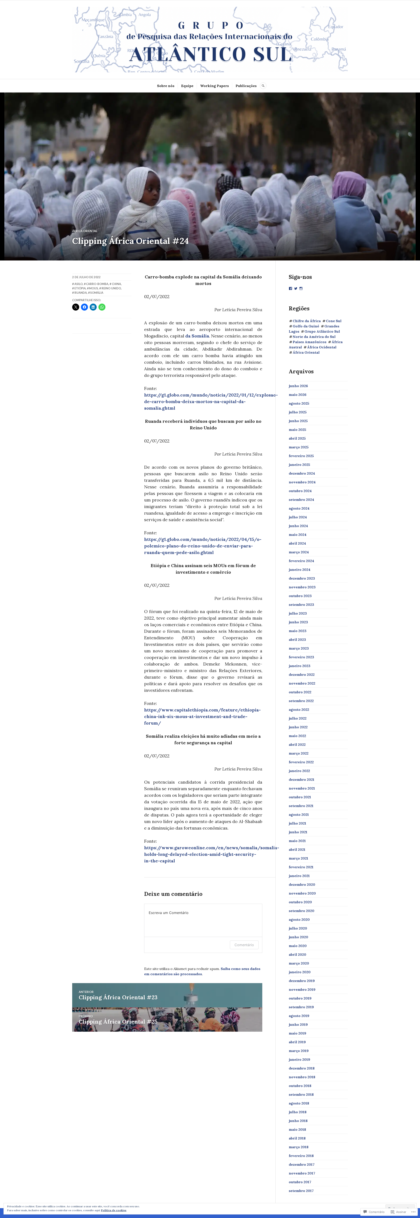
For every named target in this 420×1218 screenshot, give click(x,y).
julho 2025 (298, 412)
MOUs (93, 288)
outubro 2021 (300, 797)
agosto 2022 (299, 709)
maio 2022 (297, 736)
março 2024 (299, 552)
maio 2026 (297, 394)
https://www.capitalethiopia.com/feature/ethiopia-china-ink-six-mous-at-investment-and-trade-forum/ (202, 716)
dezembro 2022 (302, 674)
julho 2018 (297, 1112)
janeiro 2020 (300, 972)
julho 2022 (297, 718)
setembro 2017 (301, 1190)
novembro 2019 (302, 989)
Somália (96, 292)
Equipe (187, 86)
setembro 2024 (301, 499)
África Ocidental (321, 347)
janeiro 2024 (299, 569)
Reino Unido (111, 288)
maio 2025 (297, 429)
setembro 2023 (301, 604)
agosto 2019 (299, 1016)
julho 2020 (298, 928)
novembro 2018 (302, 1077)
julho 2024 (298, 517)
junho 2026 (298, 386)
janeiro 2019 (299, 1059)
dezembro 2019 (302, 981)
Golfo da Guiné (306, 326)
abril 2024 (297, 543)
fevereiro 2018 (301, 1155)
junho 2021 (298, 832)
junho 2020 (298, 937)
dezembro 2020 (302, 884)
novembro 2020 (302, 893)
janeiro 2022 (299, 771)
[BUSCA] (263, 85)
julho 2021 (297, 823)
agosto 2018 (299, 1103)
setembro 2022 (301, 701)
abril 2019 (297, 1042)
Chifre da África (307, 321)
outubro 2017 (300, 1182)
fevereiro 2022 (301, 762)
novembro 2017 (302, 1173)
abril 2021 (297, 849)
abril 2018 (297, 1138)
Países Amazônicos (309, 342)
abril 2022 (297, 744)
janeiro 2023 (299, 666)
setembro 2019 (301, 1007)
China (116, 284)
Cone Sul (333, 321)
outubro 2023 (300, 596)
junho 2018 (298, 1120)
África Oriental (84, 231)
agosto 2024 (299, 508)
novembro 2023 (302, 587)
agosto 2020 (299, 919)
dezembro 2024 (302, 473)
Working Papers (214, 86)
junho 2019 (298, 1024)
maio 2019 (297, 1033)
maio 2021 (297, 841)
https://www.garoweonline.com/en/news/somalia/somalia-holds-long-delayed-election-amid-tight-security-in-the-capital (211, 854)
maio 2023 (297, 631)
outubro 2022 (300, 692)
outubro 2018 (300, 1085)
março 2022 (298, 753)
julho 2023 (298, 613)
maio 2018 (297, 1129)
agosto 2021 (299, 814)
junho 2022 (298, 727)
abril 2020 (297, 954)
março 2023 (299, 648)
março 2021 (298, 858)
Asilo (78, 284)
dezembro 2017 (302, 1164)
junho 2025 (298, 421)
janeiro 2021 (299, 876)
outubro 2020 (300, 902)
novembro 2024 (302, 482)
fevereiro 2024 (301, 561)
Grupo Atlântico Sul (322, 331)
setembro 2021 (301, 806)
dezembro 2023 (302, 578)
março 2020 (299, 963)
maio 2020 (298, 946)
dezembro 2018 (302, 1068)
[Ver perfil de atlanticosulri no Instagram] (301, 288)
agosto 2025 (299, 403)
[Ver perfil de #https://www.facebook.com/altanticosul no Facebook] (290, 288)
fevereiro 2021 (301, 867)
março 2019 (299, 1050)
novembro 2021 (302, 788)
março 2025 (299, 447)
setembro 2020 (301, 911)
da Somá (194, 336)
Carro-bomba (97, 284)
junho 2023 (298, 622)
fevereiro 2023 (301, 657)
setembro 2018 (301, 1094)
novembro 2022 (302, 683)
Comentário (244, 945)
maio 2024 (297, 534)
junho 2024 (298, 526)
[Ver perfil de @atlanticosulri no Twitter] (296, 288)
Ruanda (80, 292)
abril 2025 (297, 438)
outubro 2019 (300, 998)
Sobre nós (165, 86)
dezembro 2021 (301, 779)
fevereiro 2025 (301, 456)
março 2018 (298, 1147)
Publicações (246, 86)
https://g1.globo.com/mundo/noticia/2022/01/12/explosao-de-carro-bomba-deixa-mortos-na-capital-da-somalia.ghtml (211, 401)
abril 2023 (297, 639)
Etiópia (80, 288)
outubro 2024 (300, 491)
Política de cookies (113, 1210)
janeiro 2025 (299, 464)
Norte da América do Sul (314, 336)
